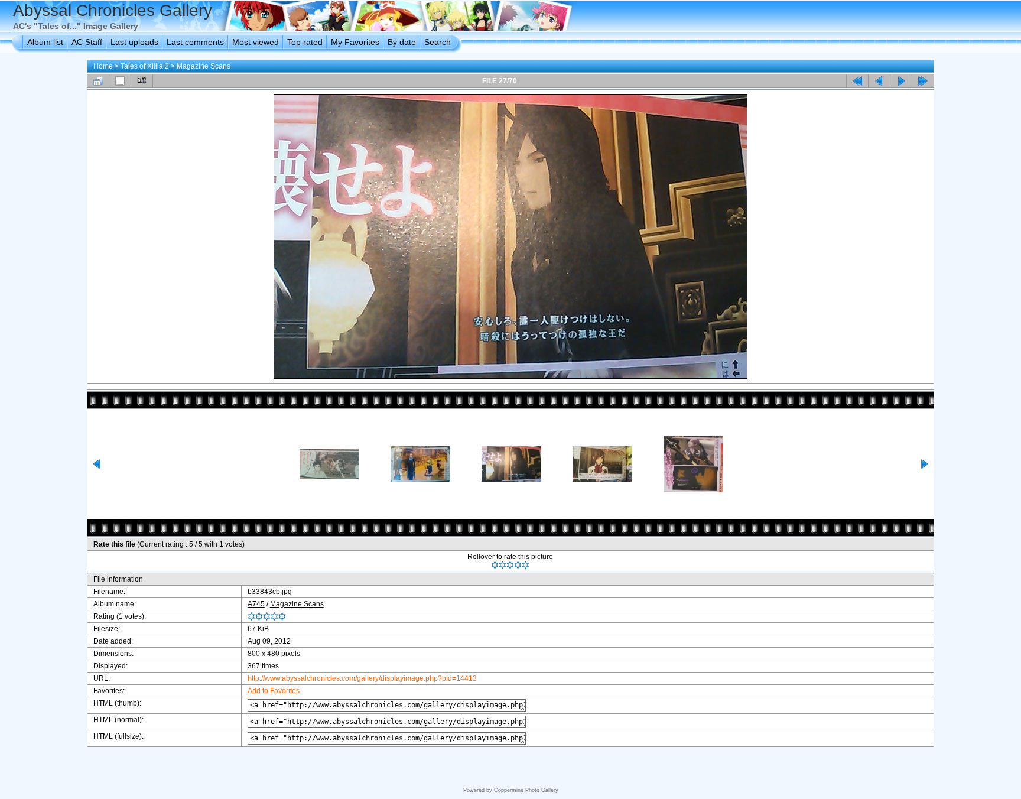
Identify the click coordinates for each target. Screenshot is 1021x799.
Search (437, 42)
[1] (495, 565)
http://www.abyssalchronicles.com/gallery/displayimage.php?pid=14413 (362, 678)
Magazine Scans (203, 66)
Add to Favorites (274, 691)
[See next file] (901, 80)
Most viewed (255, 42)
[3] (510, 565)
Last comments (195, 42)
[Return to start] (857, 80)
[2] (502, 565)
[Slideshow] (141, 80)
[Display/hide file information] (120, 80)
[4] (518, 565)
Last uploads (134, 42)
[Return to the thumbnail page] (98, 80)
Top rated (305, 42)
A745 (256, 604)
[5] (525, 565)
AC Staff (86, 42)
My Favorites (355, 42)
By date (402, 42)
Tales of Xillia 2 (145, 66)
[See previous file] (879, 80)
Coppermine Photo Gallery (526, 790)
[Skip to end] (923, 80)
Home (103, 66)
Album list (45, 42)
